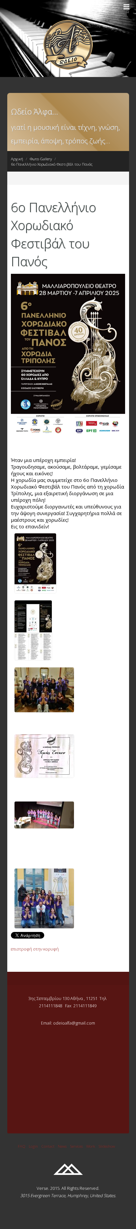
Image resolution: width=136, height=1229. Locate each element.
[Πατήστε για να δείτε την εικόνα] (68, 436)
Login (33, 1146)
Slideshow (106, 1146)
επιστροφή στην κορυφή (35, 949)
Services (76, 1146)
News (62, 1146)
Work (90, 1146)
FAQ (21, 1146)
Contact (47, 1146)
